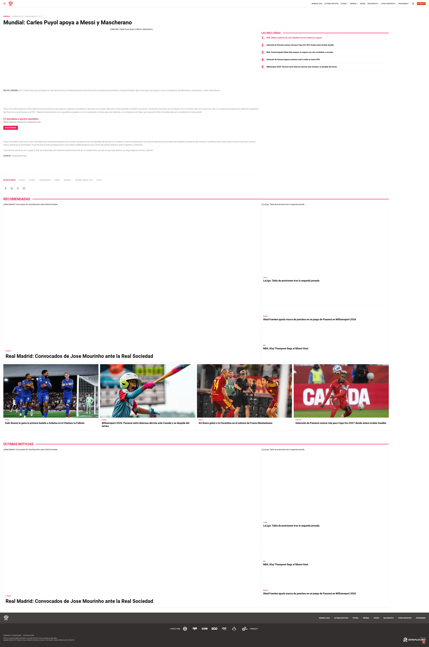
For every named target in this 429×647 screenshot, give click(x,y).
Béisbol (353, 3)
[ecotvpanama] (214, 630)
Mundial (67, 180)
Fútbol (344, 3)
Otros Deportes (388, 3)
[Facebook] (5, 188)
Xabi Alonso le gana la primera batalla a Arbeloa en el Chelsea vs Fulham (44, 423)
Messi (57, 180)
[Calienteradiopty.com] (234, 630)
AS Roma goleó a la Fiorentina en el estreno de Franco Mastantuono (235, 423)
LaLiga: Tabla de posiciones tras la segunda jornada (291, 280)
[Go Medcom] (175, 630)
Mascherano (45, 180)
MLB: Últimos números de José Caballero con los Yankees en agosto (294, 38)
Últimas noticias (332, 3)
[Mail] (24, 188)
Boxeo (362, 3)
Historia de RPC (28, 635)
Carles (22, 180)
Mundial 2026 (317, 3)
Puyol (99, 180)
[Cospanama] (205, 630)
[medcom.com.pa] (254, 630)
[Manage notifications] (424, 642)
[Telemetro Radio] (244, 630)
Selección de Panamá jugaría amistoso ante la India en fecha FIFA (293, 59)
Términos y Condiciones (12, 635)
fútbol (32, 180)
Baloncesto (373, 3)
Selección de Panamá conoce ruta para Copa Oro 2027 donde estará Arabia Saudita (300, 45)
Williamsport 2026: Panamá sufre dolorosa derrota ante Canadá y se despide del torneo (301, 67)
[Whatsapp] (18, 188)
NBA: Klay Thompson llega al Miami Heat (285, 348)
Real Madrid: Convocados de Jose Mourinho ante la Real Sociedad (79, 356)
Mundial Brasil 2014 (83, 180)
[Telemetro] (185, 630)
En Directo (421, 3)
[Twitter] (12, 188)
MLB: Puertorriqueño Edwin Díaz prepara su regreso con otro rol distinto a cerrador (299, 52)
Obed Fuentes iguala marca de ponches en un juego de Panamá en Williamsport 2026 (309, 319)
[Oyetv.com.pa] (195, 630)
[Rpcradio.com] (224, 630)
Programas (403, 3)
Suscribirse (10, 128)
